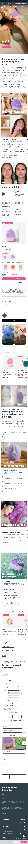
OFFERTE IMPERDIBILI (21, 3)
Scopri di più (6, 437)
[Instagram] (20, 823)
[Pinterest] (24, 829)
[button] (24, 836)
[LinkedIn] (20, 829)
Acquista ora (6, 46)
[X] (20, 826)
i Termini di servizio (18, 808)
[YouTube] (24, 826)
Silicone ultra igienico (9, 650)
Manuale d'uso (5, 304)
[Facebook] (24, 823)
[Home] (14, 7)
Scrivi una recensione (7, 675)
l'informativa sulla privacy (7, 808)
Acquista (24, 842)
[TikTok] (20, 833)
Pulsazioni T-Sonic (8, 646)
